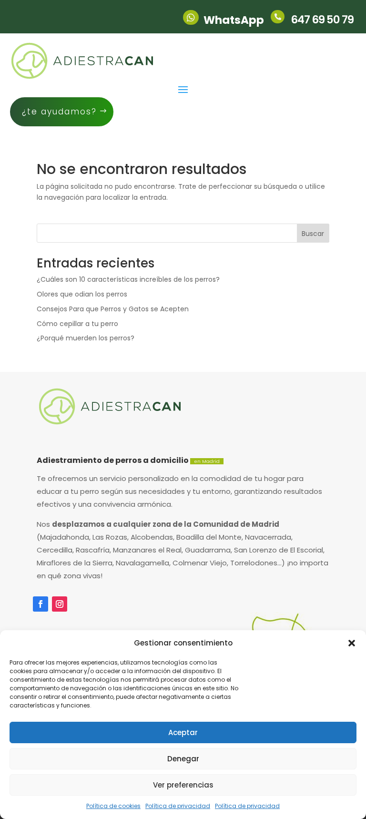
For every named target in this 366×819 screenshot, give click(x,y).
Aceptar (183, 732)
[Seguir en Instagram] (59, 604)
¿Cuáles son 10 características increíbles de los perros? (128, 279)
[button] (351, 643)
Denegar (183, 759)
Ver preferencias (183, 785)
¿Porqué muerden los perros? (85, 338)
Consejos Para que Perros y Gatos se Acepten (113, 309)
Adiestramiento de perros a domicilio (128, 460)
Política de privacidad (177, 806)
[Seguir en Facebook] (40, 604)
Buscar (313, 233)
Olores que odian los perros (82, 294)
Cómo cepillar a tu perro (77, 323)
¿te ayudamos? (59, 111)
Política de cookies (113, 806)
